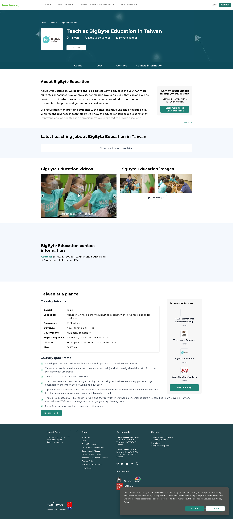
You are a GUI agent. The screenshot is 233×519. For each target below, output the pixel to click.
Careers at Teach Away (91, 454)
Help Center (87, 468)
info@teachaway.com (160, 446)
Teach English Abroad (91, 451)
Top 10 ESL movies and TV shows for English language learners (58, 439)
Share (77, 48)
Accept (194, 508)
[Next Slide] (114, 196)
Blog (84, 441)
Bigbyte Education (69, 23)
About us (86, 437)
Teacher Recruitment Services (95, 458)
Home (43, 23)
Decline (215, 508)
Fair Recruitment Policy (92, 464)
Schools (53, 23)
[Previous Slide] (42, 196)
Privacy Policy (88, 461)
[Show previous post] (70, 430)
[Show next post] (77, 430)
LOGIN (214, 5)
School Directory (89, 444)
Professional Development (93, 447)
